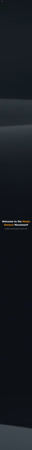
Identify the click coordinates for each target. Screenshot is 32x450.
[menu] (2, 1)
